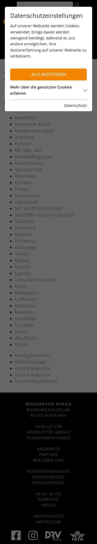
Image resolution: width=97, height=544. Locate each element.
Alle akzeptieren (48, 74)
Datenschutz (75, 105)
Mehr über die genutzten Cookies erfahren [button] (41, 90)
